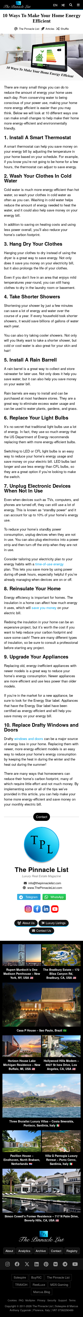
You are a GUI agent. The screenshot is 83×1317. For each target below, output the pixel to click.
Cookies (12, 1300)
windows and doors (28, 738)
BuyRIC (36, 1277)
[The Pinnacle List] (41, 1237)
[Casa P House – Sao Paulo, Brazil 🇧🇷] (41, 1025)
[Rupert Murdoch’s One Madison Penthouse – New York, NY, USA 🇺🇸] (21, 965)
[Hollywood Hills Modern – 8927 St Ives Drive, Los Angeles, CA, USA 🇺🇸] (61, 1056)
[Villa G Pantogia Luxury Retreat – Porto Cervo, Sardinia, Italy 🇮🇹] (61, 1151)
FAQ (21, 1300)
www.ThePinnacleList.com (44, 887)
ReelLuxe (39, 1284)
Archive (41, 1251)
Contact (56, 1251)
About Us (28, 923)
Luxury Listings (56, 923)
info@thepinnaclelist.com (44, 883)
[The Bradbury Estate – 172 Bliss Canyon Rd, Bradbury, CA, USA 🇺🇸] (61, 965)
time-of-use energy (49, 563)
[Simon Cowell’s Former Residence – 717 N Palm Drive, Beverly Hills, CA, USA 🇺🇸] (41, 1211)
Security (51, 1300)
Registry (72, 1251)
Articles (50, 29)
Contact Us (43, 930)
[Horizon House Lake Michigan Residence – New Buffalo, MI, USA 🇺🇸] (21, 1056)
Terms (72, 1300)
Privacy (41, 1300)
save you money (44, 607)
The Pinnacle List (29, 29)
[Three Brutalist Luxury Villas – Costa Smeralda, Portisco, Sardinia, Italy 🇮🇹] (41, 1116)
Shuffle (65, 29)
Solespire (20, 1277)
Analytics (24, 1251)
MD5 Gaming (59, 1284)
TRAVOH (21, 1284)
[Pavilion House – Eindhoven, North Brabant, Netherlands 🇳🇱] (21, 1151)
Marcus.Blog (41, 1292)
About (9, 1251)
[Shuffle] (62, 5)
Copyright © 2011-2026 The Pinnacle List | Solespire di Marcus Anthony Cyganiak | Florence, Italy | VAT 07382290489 (41, 1308)
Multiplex (30, 1300)
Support (62, 1300)
